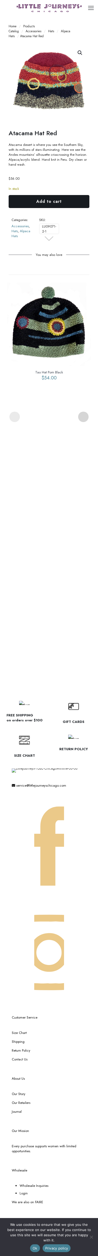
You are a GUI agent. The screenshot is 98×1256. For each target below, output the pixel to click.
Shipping (18, 1041)
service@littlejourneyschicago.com (40, 785)
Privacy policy (56, 1248)
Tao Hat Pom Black (49, 372)
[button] (80, 53)
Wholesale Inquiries (34, 1185)
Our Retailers (21, 1102)
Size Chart (19, 1032)
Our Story (18, 1093)
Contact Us (19, 1059)
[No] (91, 1237)
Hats (51, 31)
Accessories (33, 31)
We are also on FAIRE (27, 1202)
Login (24, 1193)
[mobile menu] (91, 7)
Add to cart (49, 201)
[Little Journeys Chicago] (49, 7)
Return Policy (21, 1050)
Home (12, 26)
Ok (35, 1248)
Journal (17, 1111)
